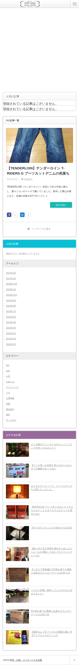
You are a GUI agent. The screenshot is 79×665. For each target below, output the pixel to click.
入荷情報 (10, 398)
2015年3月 (11, 333)
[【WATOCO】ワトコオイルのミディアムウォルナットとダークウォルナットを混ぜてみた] (17, 512)
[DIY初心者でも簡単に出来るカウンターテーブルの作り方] (17, 616)
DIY (7, 365)
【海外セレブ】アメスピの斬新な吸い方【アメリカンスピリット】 (51, 634)
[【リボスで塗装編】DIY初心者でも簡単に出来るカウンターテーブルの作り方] (17, 575)
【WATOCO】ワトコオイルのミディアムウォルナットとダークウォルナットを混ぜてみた (52, 510)
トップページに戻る (40, 229)
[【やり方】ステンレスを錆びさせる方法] (17, 533)
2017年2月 (11, 273)
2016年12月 (11, 284)
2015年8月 (11, 306)
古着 (8, 404)
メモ (8, 392)
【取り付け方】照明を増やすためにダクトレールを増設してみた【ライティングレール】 (51, 552)
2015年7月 (11, 311)
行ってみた (11, 420)
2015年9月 (11, 300)
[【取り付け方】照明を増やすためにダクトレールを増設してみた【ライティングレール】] (17, 554)
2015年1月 (11, 344)
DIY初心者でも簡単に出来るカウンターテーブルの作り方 (51, 613)
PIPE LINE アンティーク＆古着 (26, 660)
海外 (8, 414)
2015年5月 (11, 322)
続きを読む (61, 205)
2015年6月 (11, 317)
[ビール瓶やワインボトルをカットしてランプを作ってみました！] (17, 450)
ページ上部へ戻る (74, 660)
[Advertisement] (39, 50)
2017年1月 (11, 278)
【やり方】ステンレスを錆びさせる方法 (51, 527)
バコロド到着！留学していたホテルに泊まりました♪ (51, 592)
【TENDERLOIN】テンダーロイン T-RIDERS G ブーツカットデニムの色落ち (38, 170)
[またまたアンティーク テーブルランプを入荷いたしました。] (17, 491)
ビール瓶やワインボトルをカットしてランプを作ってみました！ (51, 446)
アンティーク (12, 387)
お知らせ (10, 382)
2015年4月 (11, 328)
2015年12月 (11, 295)
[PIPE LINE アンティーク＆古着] (30, 5)
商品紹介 (28, 179)
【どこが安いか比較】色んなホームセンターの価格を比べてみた (51, 467)
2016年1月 (11, 289)
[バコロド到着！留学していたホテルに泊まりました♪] (17, 596)
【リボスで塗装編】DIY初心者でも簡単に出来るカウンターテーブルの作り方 (51, 571)
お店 (8, 376)
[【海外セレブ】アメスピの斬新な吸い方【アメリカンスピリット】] (17, 637)
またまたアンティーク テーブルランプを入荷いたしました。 (51, 488)
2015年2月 (11, 339)
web (8, 371)
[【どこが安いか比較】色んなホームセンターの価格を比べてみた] (17, 471)
